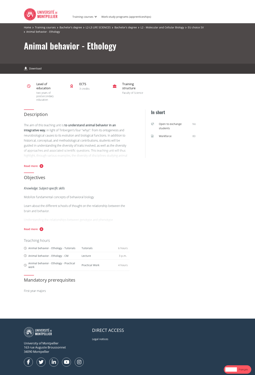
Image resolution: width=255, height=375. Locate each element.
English (231, 369)
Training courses (82, 16)
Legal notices (100, 339)
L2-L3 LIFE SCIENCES (98, 27)
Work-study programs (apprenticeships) (126, 16)
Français (243, 369)
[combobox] (231, 369)
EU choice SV (196, 27)
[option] (243, 369)
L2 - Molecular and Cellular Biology (162, 27)
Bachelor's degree (71, 27)
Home (27, 27)
